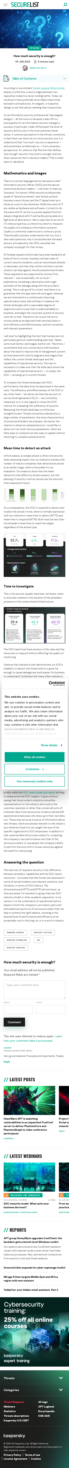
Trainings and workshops (25, 1195)
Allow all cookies (34, 756)
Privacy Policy (12, 1454)
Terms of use (32, 1454)
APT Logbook (46, 1406)
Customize (32, 769)
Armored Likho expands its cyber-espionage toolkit (34, 1267)
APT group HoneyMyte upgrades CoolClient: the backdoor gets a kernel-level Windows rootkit (33, 1240)
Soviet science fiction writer (48, 88)
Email (39, 1002)
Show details (49, 745)
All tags (42, 1401)
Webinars (9, 1406)
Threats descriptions (16, 1415)
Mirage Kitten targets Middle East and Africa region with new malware (31, 1278)
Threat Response (14, 1401)
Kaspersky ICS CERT (16, 1420)
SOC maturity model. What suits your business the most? (26, 1205)
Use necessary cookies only (34, 781)
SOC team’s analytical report (39, 792)
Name (7, 1002)
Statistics (10, 1411)
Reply (7, 1061)
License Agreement (15, 1458)
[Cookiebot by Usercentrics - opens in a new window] (49, 683)
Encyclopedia (46, 1411)
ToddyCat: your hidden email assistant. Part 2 (31, 1289)
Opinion (34, 48)
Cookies (36, 1458)
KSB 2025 (44, 1415)
